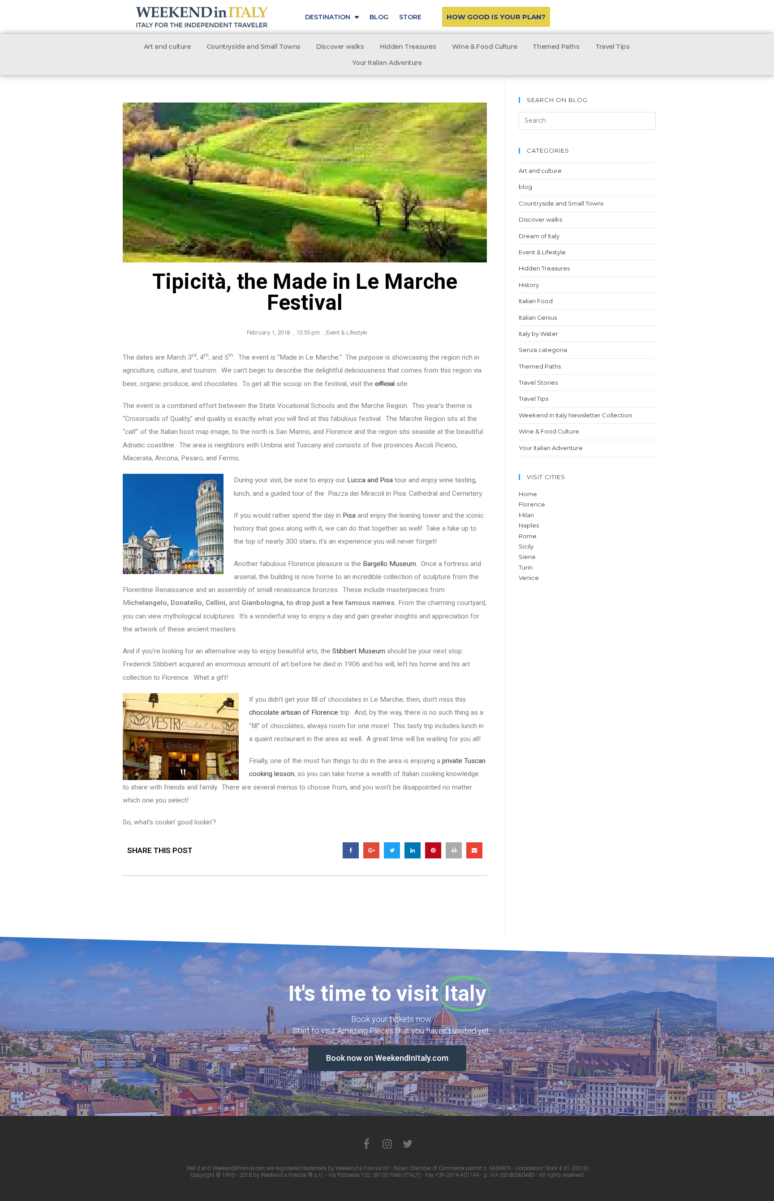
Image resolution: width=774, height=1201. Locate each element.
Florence (532, 504)
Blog (379, 17)
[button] (496, 17)
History (529, 284)
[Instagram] (387, 1143)
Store (410, 17)
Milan (526, 515)
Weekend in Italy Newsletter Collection (575, 415)
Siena (527, 556)
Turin (526, 567)
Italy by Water (538, 333)
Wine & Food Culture (484, 47)
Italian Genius (538, 317)
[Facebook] (366, 1143)
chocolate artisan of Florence (293, 712)
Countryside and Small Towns (253, 47)
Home (528, 494)
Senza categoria (543, 349)
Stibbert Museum (358, 651)
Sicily (526, 546)
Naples (529, 525)
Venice (529, 577)
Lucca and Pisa (370, 480)
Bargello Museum (389, 564)
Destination (327, 17)
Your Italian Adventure (386, 63)
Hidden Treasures (408, 47)
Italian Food (536, 301)
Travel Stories (538, 382)
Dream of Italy (539, 236)
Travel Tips (612, 47)
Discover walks (340, 47)
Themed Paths (556, 47)
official (385, 384)
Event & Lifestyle (346, 332)
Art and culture (167, 47)
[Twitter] (407, 1143)
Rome (528, 536)
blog (525, 186)
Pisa (349, 515)
